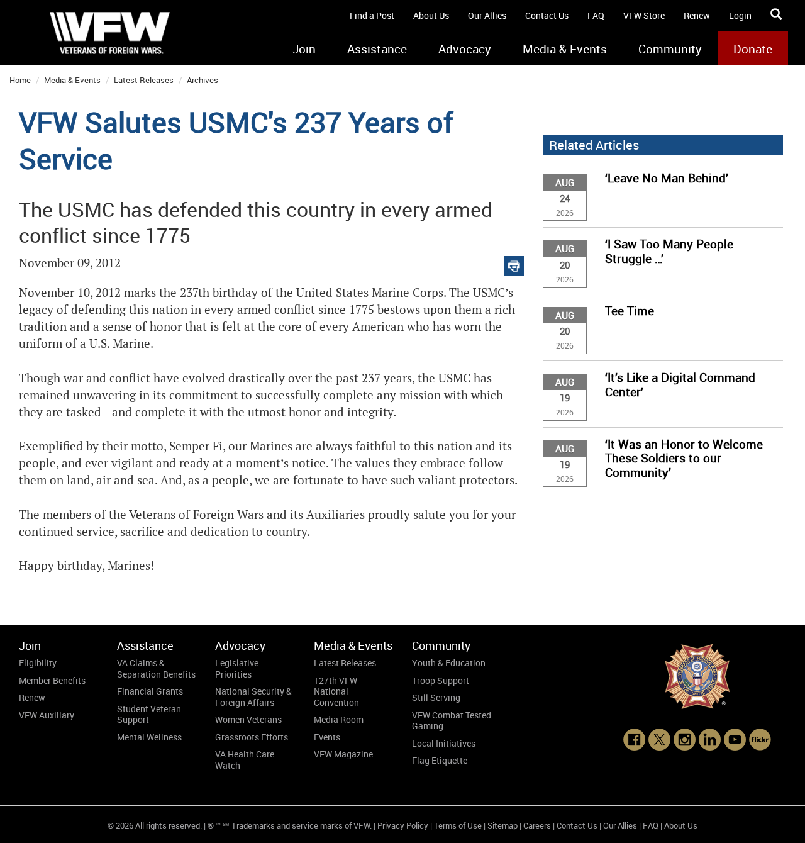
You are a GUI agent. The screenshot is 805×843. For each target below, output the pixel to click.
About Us (431, 15)
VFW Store (644, 15)
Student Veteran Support (149, 714)
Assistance (377, 49)
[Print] (514, 263)
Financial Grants (150, 691)
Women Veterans (248, 719)
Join (304, 49)
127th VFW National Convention (336, 691)
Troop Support (440, 680)
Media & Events (565, 49)
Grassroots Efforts (251, 737)
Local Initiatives (443, 743)
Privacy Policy (402, 825)
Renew (697, 15)
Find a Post (372, 15)
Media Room (339, 719)
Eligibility (38, 663)
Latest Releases (144, 80)
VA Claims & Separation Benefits (156, 668)
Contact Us (547, 15)
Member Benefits (52, 680)
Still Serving (436, 697)
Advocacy (464, 49)
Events (327, 737)
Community (670, 49)
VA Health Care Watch (244, 759)
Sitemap (502, 825)
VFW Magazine (343, 754)
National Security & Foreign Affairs (253, 696)
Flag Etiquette (439, 760)
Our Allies (487, 15)
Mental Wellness (149, 737)
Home (20, 80)
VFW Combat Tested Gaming (451, 720)
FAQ (595, 15)
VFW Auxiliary (46, 715)
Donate (752, 49)
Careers (537, 825)
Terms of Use (458, 825)
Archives (202, 80)
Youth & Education (449, 663)
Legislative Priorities (236, 668)
